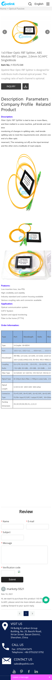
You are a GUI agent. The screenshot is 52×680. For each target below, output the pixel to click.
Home (3, 8)
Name (5, 521)
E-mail (30, 521)
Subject (6, 532)
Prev (4, 32)
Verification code (10, 567)
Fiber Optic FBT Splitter (12, 120)
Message (6, 543)
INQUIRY (11, 86)
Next (47, 32)
